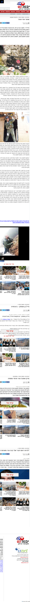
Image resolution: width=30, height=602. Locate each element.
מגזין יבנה (21, 17)
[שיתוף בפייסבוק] (7, 23)
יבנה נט (27, 17)
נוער (2, 551)
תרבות (13, 11)
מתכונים (19, 13)
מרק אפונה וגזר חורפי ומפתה (21, 386)
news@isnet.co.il (24, 557)
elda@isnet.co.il (24, 562)
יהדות (2, 556)
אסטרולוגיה (12, 13)
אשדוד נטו (11, 314)
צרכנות (8, 11)
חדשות (23, 11)
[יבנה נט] (19, 544)
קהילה (18, 11)
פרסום (1, 570)
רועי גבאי (25, 458)
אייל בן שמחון (24, 314)
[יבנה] (20, 10)
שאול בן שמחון (6, 319)
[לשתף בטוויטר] (3, 23)
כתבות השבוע (25, 13)
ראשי (27, 11)
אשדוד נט (19, 314)
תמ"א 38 (15, 314)
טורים (2, 11)
